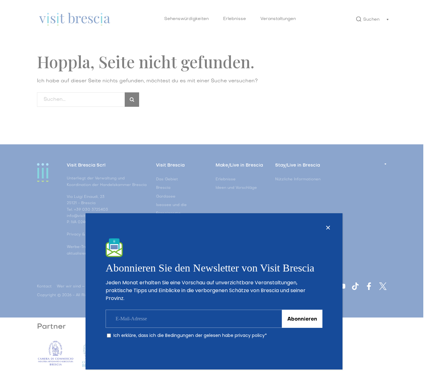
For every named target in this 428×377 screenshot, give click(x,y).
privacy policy (250, 335)
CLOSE (328, 228)
